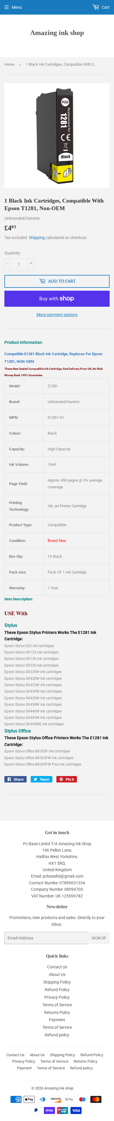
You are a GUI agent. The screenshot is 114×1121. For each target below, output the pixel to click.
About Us (57, 974)
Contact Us (57, 967)
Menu (17, 7)
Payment (57, 1019)
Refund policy (57, 1035)
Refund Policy (57, 989)
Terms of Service (57, 1005)
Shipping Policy (57, 982)
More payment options (57, 314)
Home (9, 64)
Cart (105, 7)
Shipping (37, 237)
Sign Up (99, 938)
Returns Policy (57, 1012)
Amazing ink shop (57, 32)
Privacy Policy (57, 997)
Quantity (12, 253)
